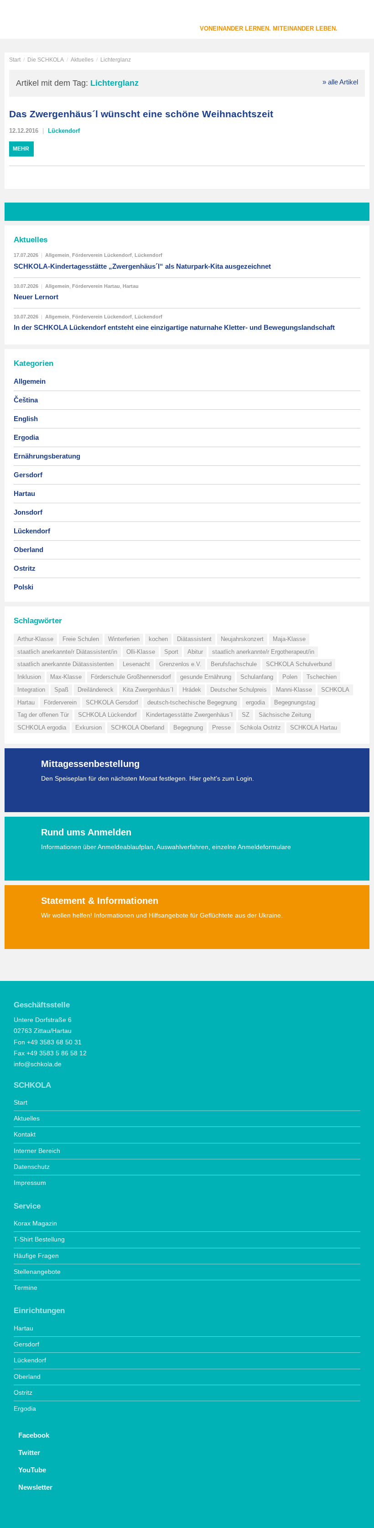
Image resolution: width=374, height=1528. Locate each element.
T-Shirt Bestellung (39, 1239)
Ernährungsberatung (47, 456)
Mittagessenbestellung (90, 764)
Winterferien (124, 639)
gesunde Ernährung (205, 676)
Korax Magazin (35, 1223)
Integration (31, 689)
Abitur (195, 651)
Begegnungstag (294, 702)
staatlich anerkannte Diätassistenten (65, 664)
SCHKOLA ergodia (41, 727)
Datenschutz (32, 1166)
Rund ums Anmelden (86, 832)
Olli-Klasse (140, 651)
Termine (25, 1287)
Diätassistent (194, 639)
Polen (289, 676)
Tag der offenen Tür (43, 714)
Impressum (30, 1182)
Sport (171, 651)
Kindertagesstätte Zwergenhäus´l (189, 714)
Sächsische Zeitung (285, 714)
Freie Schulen (80, 639)
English (26, 418)
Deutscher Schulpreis (238, 689)
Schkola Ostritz (260, 727)
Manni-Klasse (294, 689)
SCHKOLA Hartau (313, 727)
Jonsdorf (28, 512)
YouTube (32, 1470)
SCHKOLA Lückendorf (107, 714)
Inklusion (29, 676)
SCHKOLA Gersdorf (112, 702)
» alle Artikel (340, 82)
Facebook (33, 1435)
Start (15, 60)
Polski (23, 587)
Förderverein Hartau (96, 286)
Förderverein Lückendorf (102, 255)
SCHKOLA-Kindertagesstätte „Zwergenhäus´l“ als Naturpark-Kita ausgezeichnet (142, 266)
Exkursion (88, 727)
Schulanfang (256, 676)
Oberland (28, 549)
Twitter (29, 1452)
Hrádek (191, 689)
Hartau (131, 286)
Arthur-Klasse (35, 639)
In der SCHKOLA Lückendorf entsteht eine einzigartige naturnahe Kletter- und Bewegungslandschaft (174, 327)
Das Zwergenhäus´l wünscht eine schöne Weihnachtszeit (141, 114)
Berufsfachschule (234, 664)
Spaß (61, 689)
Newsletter (35, 1487)
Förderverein (60, 702)
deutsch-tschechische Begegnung (192, 702)
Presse (221, 727)
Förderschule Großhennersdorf (131, 676)
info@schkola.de (38, 1064)
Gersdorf (28, 475)
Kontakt (25, 1134)
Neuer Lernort (36, 297)
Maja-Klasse (289, 639)
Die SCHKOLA (45, 60)
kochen (158, 639)
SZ (245, 714)
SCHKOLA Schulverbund (299, 664)
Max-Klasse (66, 676)
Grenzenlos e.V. (180, 664)
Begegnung (188, 727)
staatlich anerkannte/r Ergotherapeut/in (263, 651)
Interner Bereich (37, 1150)
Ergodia (26, 437)
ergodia (255, 702)
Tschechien (321, 676)
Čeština (26, 400)
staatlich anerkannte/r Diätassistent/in (67, 651)
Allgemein (57, 255)
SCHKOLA (38, 20)
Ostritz (25, 568)
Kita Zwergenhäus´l (148, 689)
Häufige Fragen (36, 1255)
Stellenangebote (37, 1271)
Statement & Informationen (99, 901)
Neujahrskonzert (242, 639)
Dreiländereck (96, 689)
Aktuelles (82, 60)
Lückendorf (64, 130)
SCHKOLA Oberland (137, 727)
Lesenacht (136, 664)
